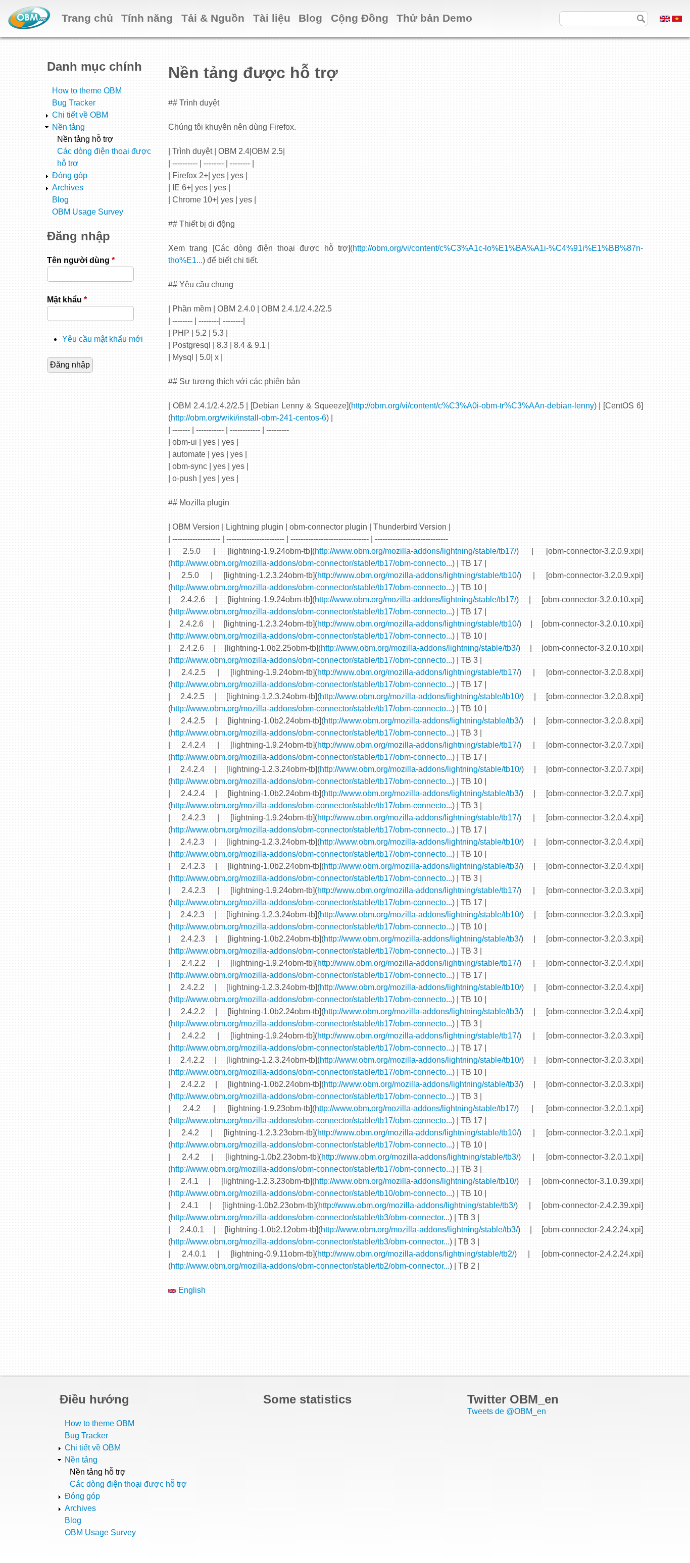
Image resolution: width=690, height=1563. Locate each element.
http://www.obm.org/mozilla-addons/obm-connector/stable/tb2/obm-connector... (310, 1266)
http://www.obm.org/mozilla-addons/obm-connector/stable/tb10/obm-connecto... (311, 1193)
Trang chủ (87, 18)
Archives (67, 187)
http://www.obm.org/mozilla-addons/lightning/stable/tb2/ (415, 1253)
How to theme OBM (87, 90)
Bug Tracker (73, 102)
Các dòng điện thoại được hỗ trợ (128, 1484)
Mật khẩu (67, 299)
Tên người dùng (81, 260)
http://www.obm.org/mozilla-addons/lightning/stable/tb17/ (415, 551)
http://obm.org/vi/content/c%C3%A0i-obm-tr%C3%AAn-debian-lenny (472, 405)
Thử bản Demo (434, 18)
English (191, 1290)
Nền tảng (68, 127)
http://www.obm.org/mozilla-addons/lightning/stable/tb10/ (418, 575)
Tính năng (147, 18)
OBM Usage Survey (87, 211)
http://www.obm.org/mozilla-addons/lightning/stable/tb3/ (419, 648)
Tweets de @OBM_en (506, 1411)
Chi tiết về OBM (80, 115)
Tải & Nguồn (212, 18)
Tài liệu (271, 18)
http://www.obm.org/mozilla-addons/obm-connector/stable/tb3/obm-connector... (310, 1217)
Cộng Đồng (359, 18)
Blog (310, 18)
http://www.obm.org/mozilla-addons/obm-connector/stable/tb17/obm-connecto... (311, 563)
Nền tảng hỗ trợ (85, 139)
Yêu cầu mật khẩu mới (102, 339)
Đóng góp (69, 175)
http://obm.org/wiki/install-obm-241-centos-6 (248, 417)
